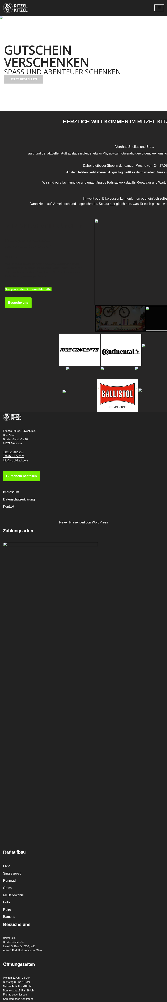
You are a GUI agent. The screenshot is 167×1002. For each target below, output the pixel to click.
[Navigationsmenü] (159, 7)
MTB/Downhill (13, 895)
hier (112, 204)
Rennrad (9, 880)
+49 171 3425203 (13, 452)
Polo (6, 902)
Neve (63, 522)
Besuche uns (18, 302)
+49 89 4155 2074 (13, 456)
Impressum (11, 492)
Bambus (9, 916)
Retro (7, 909)
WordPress (100, 522)
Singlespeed (12, 873)
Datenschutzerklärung (19, 499)
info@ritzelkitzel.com (15, 460)
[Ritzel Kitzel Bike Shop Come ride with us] (15, 8)
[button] (4, 63)
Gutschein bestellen (21, 476)
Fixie (6, 866)
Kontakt (8, 506)
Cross (7, 888)
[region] (83, 63)
